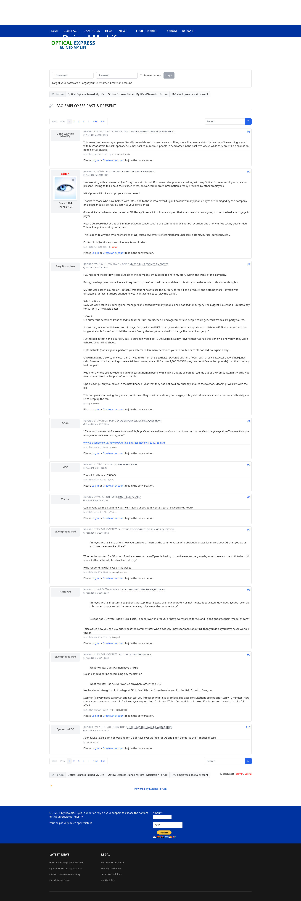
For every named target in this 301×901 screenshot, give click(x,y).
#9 (248, 654)
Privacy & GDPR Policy (112, 862)
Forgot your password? (66, 83)
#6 (248, 497)
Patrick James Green (59, 880)
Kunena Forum (158, 788)
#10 (248, 727)
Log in (169, 75)
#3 (248, 264)
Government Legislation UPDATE (66, 862)
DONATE (188, 31)
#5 (248, 464)
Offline (73, 180)
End (103, 121)
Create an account (121, 83)
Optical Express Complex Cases (65, 868)
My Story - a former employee (149, 264)
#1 (248, 132)
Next (95, 121)
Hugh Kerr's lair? (126, 464)
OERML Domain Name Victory (64, 874)
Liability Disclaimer (111, 868)
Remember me (152, 75)
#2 (248, 172)
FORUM (171, 31)
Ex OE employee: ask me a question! (138, 420)
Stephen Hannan (140, 654)
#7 (248, 529)
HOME (54, 31)
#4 (248, 421)
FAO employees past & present (155, 131)
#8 (248, 589)
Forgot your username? (95, 83)
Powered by (141, 788)
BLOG (109, 31)
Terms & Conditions (111, 874)
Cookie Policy (108, 880)
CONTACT (71, 31)
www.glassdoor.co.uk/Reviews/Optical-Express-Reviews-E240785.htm (124, 442)
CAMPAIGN (92, 31)
